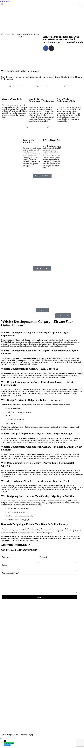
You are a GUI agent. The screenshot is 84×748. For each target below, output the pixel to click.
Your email (43, 557)
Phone (8, 745)
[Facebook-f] (46, 48)
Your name (6, 557)
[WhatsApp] (5, 743)
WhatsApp (10, 743)
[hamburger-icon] (80, 4)
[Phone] (5, 745)
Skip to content (5, 1)
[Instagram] (51, 48)
